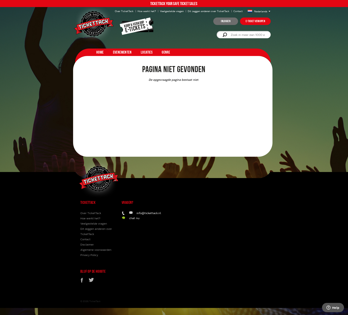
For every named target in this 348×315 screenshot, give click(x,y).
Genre (166, 52)
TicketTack (94, 301)
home (100, 52)
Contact (238, 11)
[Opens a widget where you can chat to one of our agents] (333, 308)
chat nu (134, 218)
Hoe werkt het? (147, 11)
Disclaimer (87, 244)
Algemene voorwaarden (95, 250)
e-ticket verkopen (255, 21)
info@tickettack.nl (149, 213)
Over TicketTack (90, 213)
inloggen (225, 21)
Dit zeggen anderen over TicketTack (208, 11)
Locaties (146, 52)
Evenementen (122, 52)
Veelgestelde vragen (172, 11)
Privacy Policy (89, 255)
